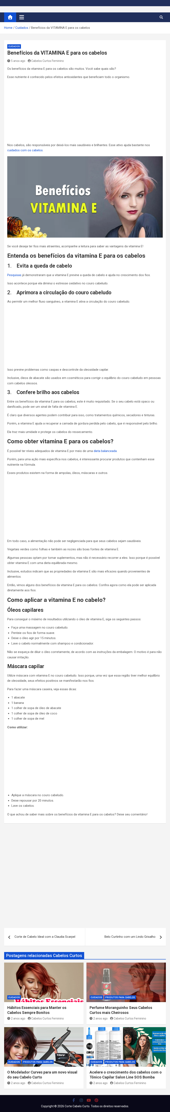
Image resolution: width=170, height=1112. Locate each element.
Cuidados (14, 46)
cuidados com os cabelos (25, 150)
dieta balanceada (105, 451)
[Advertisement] (85, 112)
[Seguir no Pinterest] (96, 1100)
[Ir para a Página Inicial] (10, 17)
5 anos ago (18, 61)
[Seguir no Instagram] (81, 1100)
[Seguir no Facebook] (73, 1100)
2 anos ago (18, 1018)
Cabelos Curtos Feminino (47, 61)
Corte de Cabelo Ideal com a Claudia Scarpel (45, 937)
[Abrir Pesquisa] (161, 17)
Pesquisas (14, 275)
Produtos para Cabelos (120, 997)
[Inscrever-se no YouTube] (88, 1100)
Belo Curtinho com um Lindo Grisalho (129, 937)
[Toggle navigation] (21, 17)
